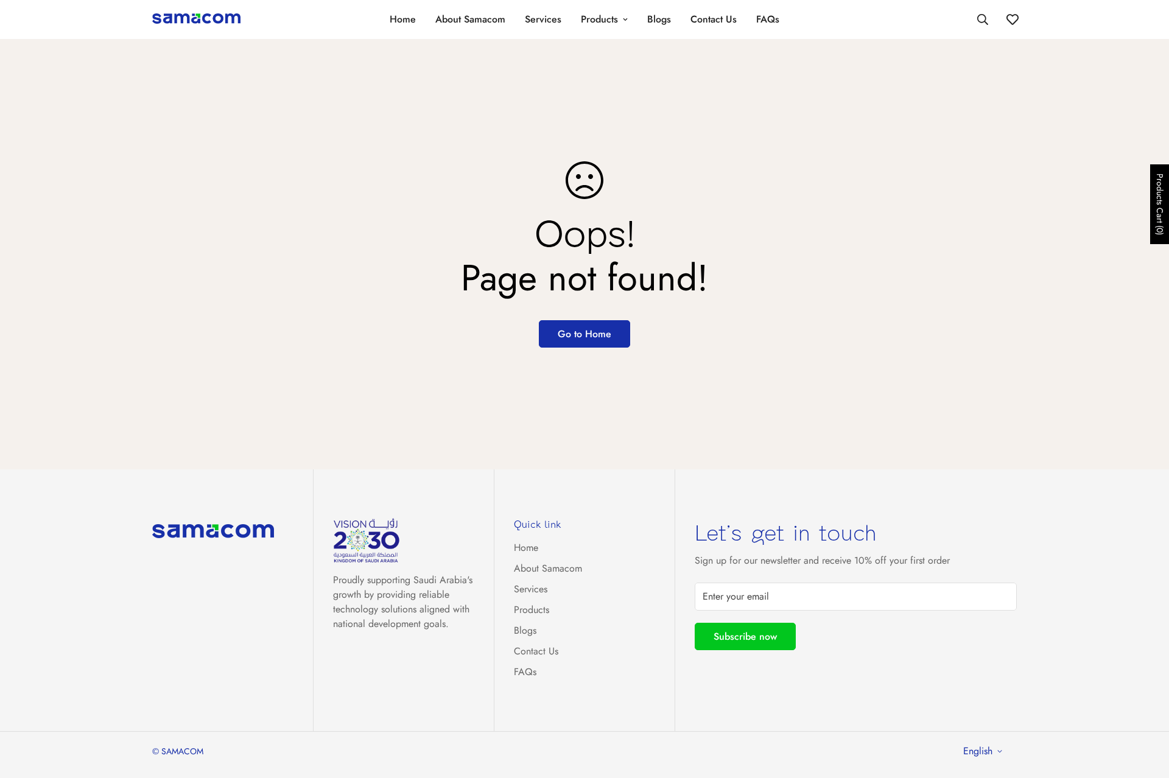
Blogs (659, 19)
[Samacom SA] (196, 19)
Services (543, 19)
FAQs (767, 19)
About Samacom (470, 19)
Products (599, 19)
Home (403, 19)
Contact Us (713, 19)
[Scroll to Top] (1145, 712)
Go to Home (584, 334)
